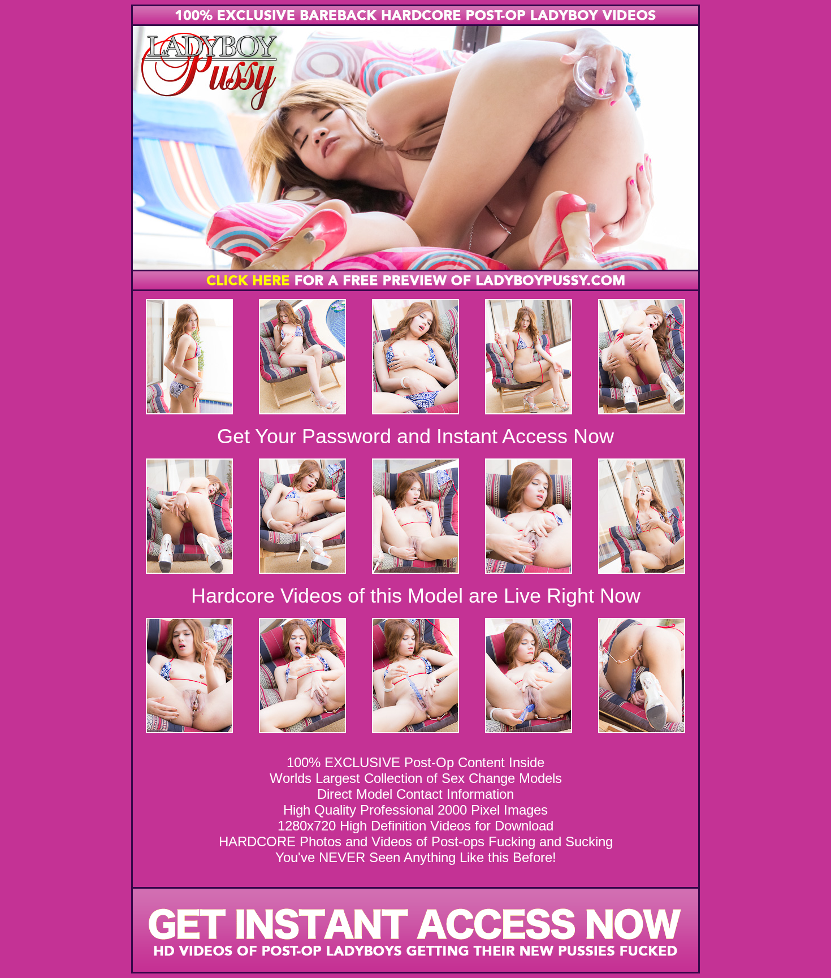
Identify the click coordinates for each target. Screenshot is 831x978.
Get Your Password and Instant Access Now (415, 436)
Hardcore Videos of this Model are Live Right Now (415, 595)
